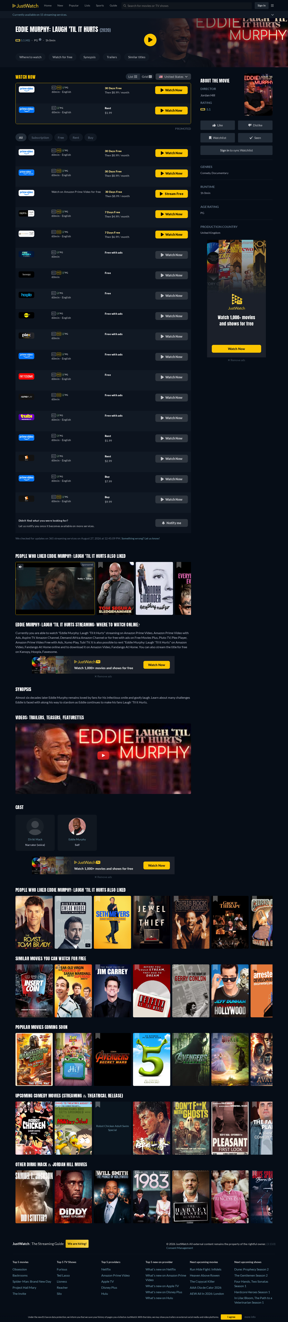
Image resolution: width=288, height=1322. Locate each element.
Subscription (40, 137)
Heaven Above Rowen (205, 1275)
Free (61, 137)
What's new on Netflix (161, 1269)
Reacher (62, 1287)
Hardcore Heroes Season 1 (252, 1292)
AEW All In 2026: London (207, 1293)
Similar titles (136, 57)
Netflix (106, 1269)
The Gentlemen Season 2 (251, 1275)
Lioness (62, 1281)
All (21, 137)
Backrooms (20, 1275)
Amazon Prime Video (115, 1275)
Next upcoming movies (204, 1262)
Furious (62, 1269)
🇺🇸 (171, 76)
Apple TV (107, 1281)
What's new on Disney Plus (164, 1292)
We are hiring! (77, 1243)
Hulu (104, 1293)
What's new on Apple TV (162, 1286)
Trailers (112, 57)
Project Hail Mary (24, 1287)
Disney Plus (109, 1287)
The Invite (19, 1293)
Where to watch (30, 57)
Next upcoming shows (247, 1262)
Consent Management (179, 1248)
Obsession (20, 1269)
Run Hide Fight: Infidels (205, 1269)
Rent (76, 137)
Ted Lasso (63, 1275)
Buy (90, 137)
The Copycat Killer (202, 1281)
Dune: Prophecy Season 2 (251, 1269)
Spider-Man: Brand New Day (32, 1281)
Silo (59, 1293)
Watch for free (62, 57)
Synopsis (89, 57)
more (58, 606)
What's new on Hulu (159, 1298)
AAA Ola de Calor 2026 (205, 1287)
